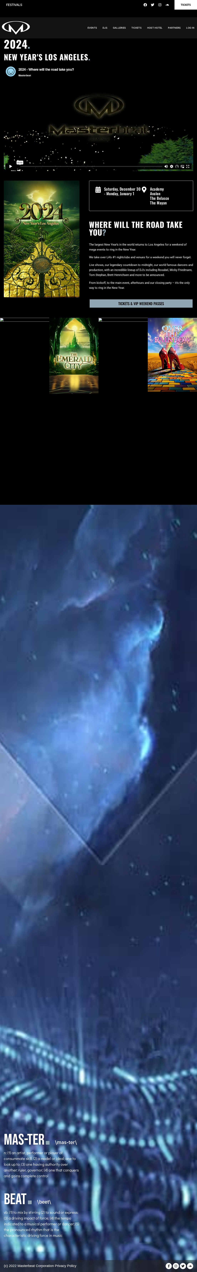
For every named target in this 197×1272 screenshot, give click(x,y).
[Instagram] (159, 4)
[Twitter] (152, 4)
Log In (190, 27)
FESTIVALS (14, 5)
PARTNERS (174, 27)
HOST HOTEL (155, 27)
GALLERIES (119, 27)
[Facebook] (145, 4)
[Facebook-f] (169, 1266)
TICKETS (136, 27)
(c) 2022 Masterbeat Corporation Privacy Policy (40, 1266)
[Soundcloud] (167, 4)
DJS (105, 27)
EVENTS (92, 27)
